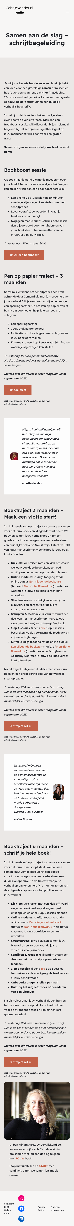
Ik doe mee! (18, 390)
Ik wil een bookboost (24, 255)
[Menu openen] (68, 11)
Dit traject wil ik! (21, 726)
